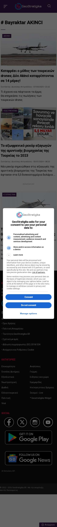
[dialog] (28, 263)
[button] (28, 255)
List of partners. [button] (38, 272)
